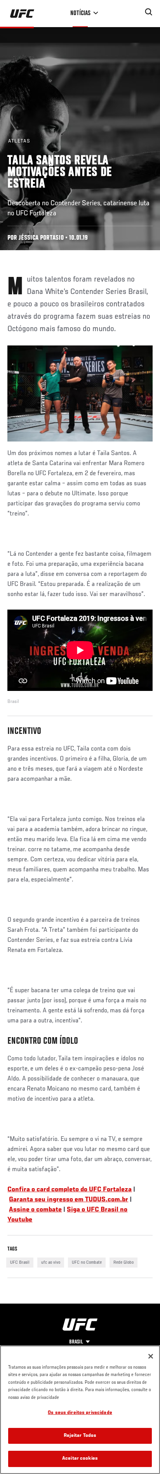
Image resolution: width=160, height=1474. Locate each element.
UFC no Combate (87, 1262)
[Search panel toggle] (148, 12)
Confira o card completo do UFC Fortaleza (69, 1189)
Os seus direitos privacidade (80, 1413)
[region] (80, 1409)
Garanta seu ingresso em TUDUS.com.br (68, 1199)
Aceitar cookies (80, 1458)
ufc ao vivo (50, 1262)
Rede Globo (123, 1262)
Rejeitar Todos (80, 1435)
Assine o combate (35, 1209)
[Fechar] (150, 1356)
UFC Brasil (20, 1262)
